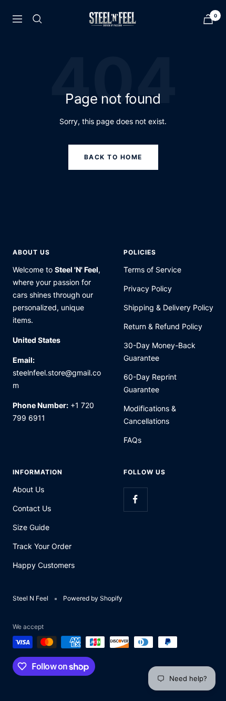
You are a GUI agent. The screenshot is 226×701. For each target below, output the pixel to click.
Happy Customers (44, 565)
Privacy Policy (148, 288)
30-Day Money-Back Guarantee (160, 351)
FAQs (132, 439)
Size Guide (31, 527)
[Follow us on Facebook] (135, 499)
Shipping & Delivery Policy (168, 307)
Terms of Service (152, 269)
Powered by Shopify (92, 598)
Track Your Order (42, 546)
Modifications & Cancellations (150, 414)
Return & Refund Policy (163, 326)
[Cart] (208, 19)
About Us (28, 489)
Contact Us (32, 508)
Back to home (113, 157)
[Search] (37, 19)
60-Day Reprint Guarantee (150, 383)
